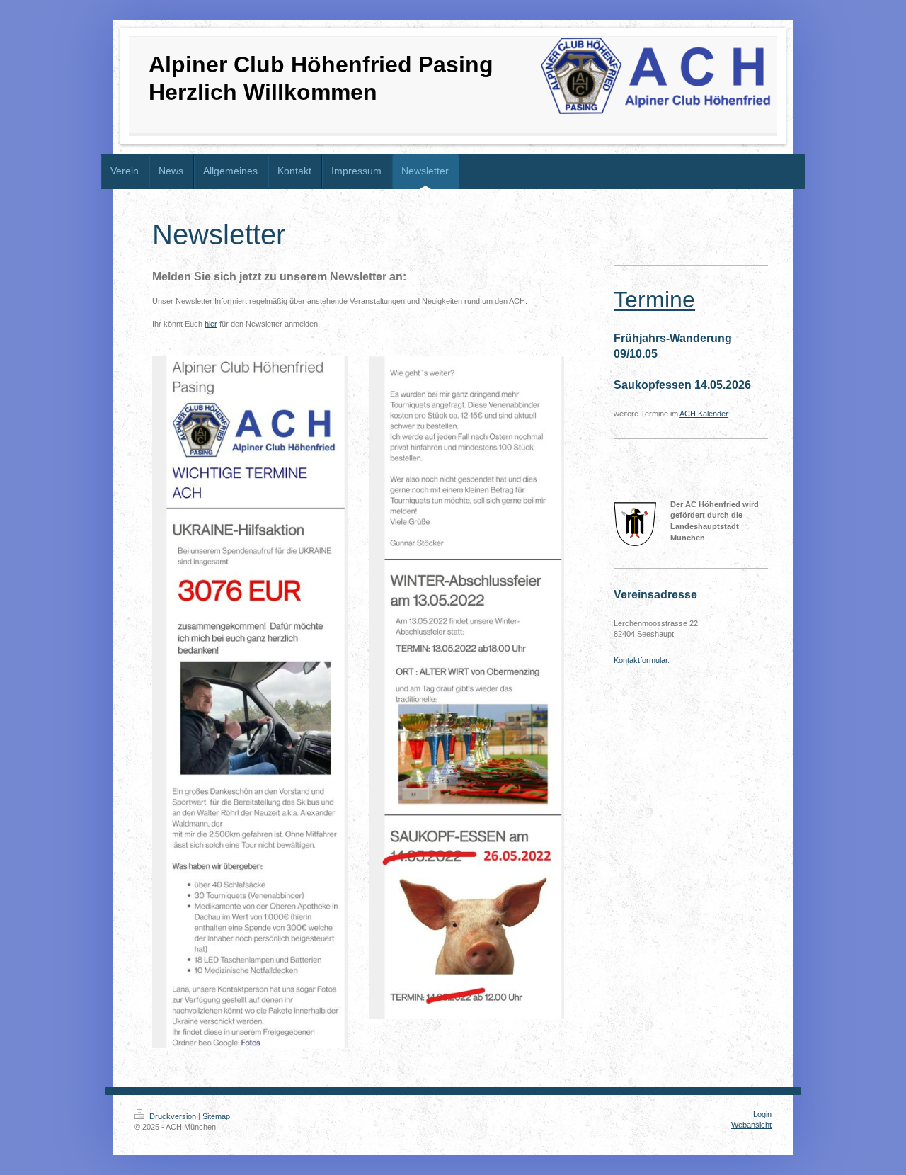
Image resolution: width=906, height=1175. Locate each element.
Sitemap (216, 1116)
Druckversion (172, 1116)
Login (762, 1114)
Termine (654, 299)
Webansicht (751, 1124)
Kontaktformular (640, 660)
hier (211, 323)
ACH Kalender (704, 413)
